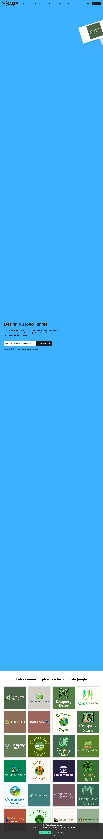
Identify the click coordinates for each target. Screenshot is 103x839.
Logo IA (37, 4)
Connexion (96, 4)
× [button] (101, 824)
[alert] (51, 831)
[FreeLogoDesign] (12, 3)
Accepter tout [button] (45, 832)
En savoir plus (71, 829)
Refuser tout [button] (58, 832)
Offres (61, 4)
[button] (51, 836)
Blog (69, 4)
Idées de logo (49, 4)
